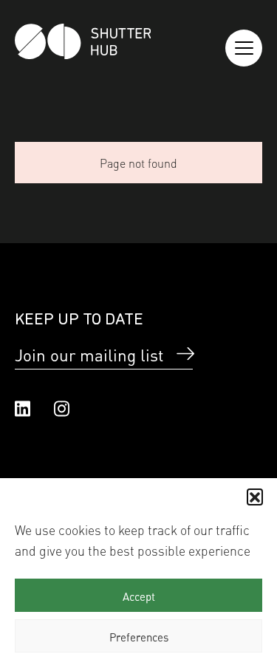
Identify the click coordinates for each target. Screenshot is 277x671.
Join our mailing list (89, 354)
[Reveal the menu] (243, 48)
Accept (139, 595)
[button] (254, 496)
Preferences (138, 636)
